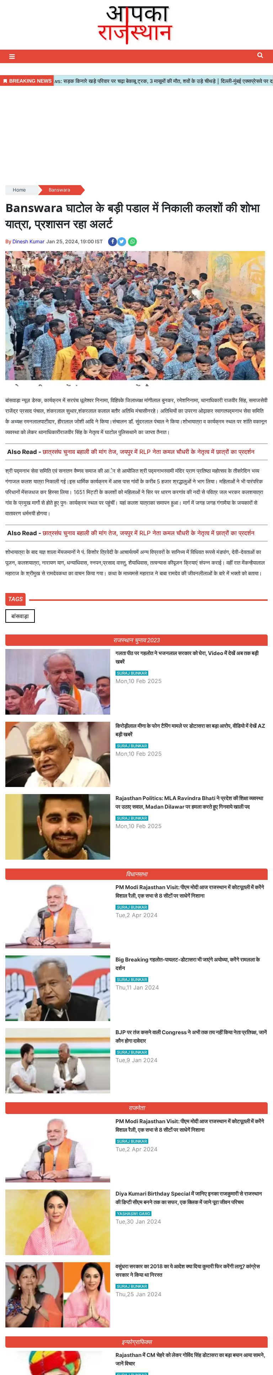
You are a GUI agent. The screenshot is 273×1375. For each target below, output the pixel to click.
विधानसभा (137, 874)
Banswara (59, 190)
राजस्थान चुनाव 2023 (136, 640)
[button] (12, 56)
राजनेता (136, 1107)
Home (19, 190)
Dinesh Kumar (28, 241)
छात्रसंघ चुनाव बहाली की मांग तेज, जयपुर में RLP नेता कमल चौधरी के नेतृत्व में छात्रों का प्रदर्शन (149, 451)
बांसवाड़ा (20, 616)
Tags (15, 599)
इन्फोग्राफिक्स (136, 1342)
